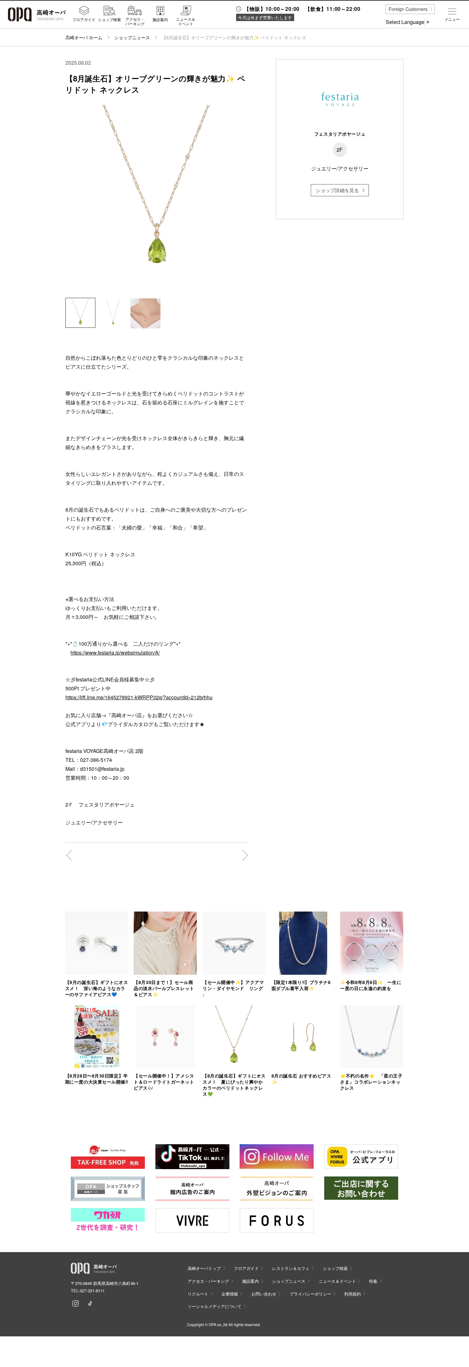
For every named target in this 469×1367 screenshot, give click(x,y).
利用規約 (352, 1294)
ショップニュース (132, 37)
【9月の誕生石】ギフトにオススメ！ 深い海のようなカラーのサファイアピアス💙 (96, 988)
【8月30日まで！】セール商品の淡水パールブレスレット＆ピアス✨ (164, 988)
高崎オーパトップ (204, 1268)
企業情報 (229, 1294)
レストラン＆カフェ (290, 1268)
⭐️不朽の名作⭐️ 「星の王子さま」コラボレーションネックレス (371, 1081)
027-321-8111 (92, 1291)
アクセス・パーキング (135, 21)
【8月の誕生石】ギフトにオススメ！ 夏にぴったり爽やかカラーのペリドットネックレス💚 (234, 1084)
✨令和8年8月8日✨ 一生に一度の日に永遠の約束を (370, 985)
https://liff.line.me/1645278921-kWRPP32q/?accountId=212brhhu (138, 697)
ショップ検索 (109, 19)
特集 (373, 1281)
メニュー (452, 19)
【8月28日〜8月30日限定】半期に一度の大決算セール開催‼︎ (96, 1078)
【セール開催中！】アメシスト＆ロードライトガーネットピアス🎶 (164, 1081)
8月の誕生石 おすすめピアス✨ (301, 1078)
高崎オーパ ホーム (83, 37)
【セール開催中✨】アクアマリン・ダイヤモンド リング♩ (233, 988)
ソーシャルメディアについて (215, 1306)
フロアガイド (83, 19)
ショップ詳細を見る (337, 190)
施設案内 (160, 19)
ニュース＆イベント (185, 21)
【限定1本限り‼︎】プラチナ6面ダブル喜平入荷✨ (301, 985)
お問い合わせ (263, 1294)
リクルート (198, 1294)
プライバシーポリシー (310, 1294)
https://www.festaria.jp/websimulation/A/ (115, 652)
